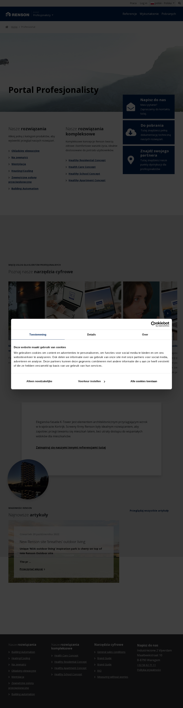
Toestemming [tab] (37, 334)
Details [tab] (91, 334)
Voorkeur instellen (89, 381)
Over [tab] (145, 334)
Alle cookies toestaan (143, 381)
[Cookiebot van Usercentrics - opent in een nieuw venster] (153, 324)
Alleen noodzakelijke (39, 381)
